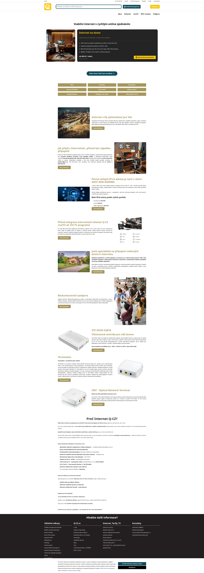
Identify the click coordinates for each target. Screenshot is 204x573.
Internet (127, 14)
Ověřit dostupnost (132, 6)
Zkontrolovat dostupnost (146, 57)
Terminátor (131, 85)
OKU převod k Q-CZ (132, 94)
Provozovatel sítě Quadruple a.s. (141, 532)
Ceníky (149, 1)
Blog (75, 542)
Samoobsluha (157, 1)
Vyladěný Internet (79, 540)
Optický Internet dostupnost (52, 550)
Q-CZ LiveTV (102, 89)
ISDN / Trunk (77, 550)
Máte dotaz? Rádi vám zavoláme (100, 73)
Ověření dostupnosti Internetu (53, 527)
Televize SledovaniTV (109, 542)
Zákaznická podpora (138, 530)
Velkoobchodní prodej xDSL (140, 535)
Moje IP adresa (48, 532)
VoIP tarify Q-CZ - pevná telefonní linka (114, 545)
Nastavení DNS (48, 537)
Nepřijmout (132, 567)
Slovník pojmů (48, 545)
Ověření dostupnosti (134, 1)
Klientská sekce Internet (80, 532)
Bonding (102, 85)
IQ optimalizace (72, 94)
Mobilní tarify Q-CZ (108, 530)
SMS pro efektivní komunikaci (111, 532)
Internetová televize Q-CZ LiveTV (112, 540)
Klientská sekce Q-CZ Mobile (82, 535)
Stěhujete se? (48, 540)
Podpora (156, 14)
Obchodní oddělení (137, 527)
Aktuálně (144, 1)
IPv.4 (72, 85)
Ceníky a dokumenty (79, 530)
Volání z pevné (131, 89)
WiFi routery (146, 14)
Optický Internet (107, 535)
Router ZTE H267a (72, 89)
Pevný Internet (107, 537)
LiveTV (135, 14)
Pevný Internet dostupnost (51, 548)
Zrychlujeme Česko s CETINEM (82, 548)
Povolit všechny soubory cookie (132, 563)
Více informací (98, 128)
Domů (45, 1)
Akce (120, 14)
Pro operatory (48, 558)
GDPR (46, 555)
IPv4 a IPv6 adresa (49, 535)
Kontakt (126, 1)
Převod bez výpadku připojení (52, 553)
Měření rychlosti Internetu (51, 530)
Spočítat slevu (107, 548)
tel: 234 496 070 (118, 1)
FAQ (75, 545)
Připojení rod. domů (102, 94)
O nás (75, 527)
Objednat (154, 7)
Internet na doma (108, 527)
